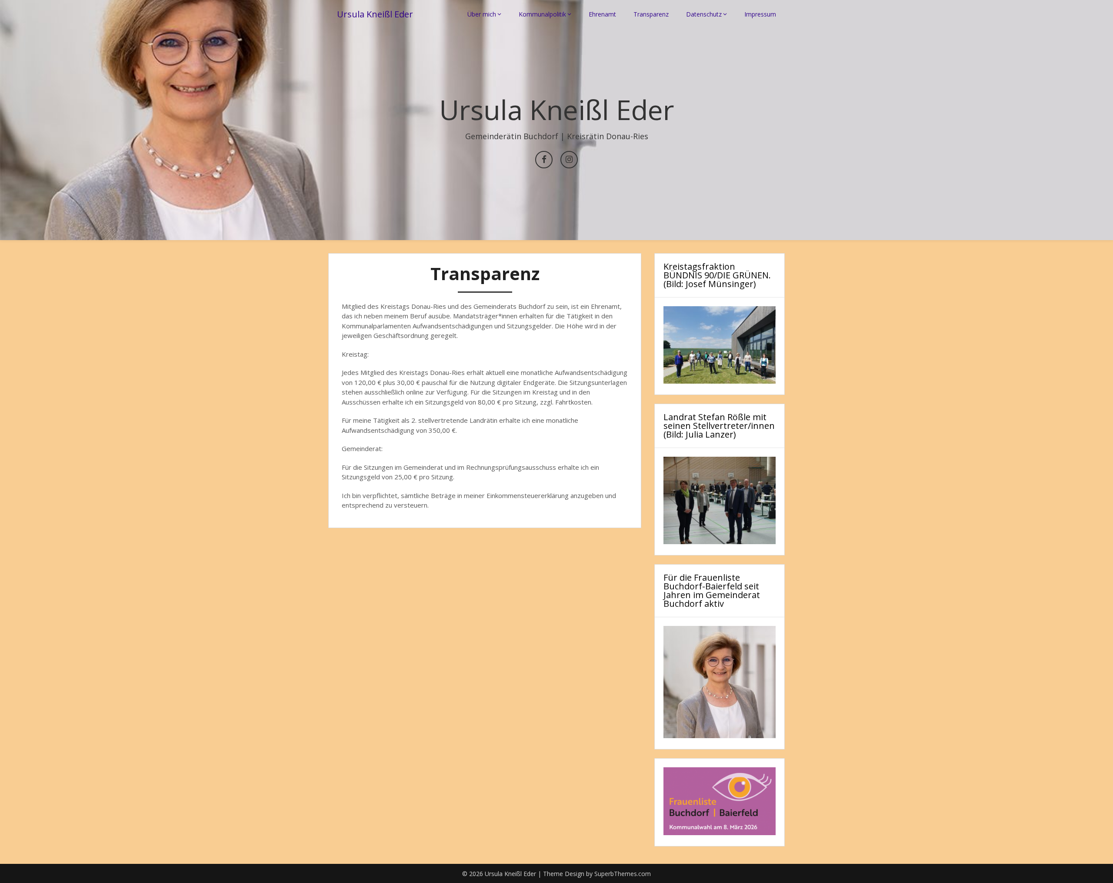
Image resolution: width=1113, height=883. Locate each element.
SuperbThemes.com (622, 874)
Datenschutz (704, 14)
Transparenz (651, 14)
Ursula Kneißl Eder (375, 14)
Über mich (481, 14)
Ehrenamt (602, 14)
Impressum (760, 14)
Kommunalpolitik (542, 14)
